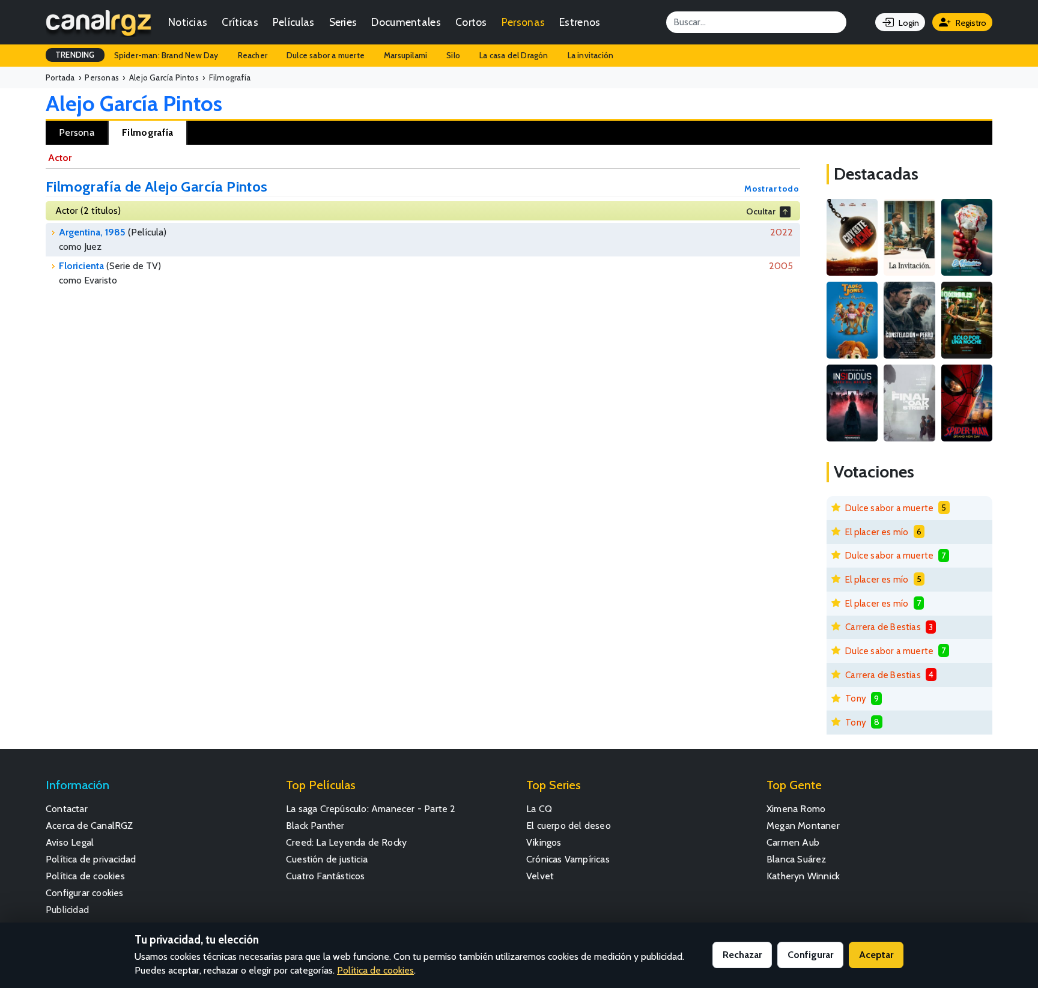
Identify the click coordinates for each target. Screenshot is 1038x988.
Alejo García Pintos (134, 103)
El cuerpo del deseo (568, 825)
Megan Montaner (803, 825)
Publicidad (67, 909)
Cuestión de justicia (327, 859)
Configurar (810, 954)
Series (343, 22)
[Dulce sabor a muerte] (966, 237)
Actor (59, 157)
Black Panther (315, 825)
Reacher (252, 55)
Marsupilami (405, 55)
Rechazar (742, 954)
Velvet (540, 876)
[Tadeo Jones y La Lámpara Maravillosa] (852, 320)
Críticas (240, 22)
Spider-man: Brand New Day (166, 55)
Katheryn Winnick (803, 876)
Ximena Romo (795, 808)
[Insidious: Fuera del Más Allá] (852, 403)
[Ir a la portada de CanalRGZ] (98, 22)
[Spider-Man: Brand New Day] (966, 403)
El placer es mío (876, 532)
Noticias (187, 22)
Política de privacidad (91, 859)
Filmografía (147, 132)
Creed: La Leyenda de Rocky (346, 842)
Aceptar (876, 954)
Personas (523, 22)
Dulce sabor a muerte (326, 55)
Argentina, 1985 (92, 232)
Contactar (67, 808)
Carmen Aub (792, 842)
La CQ (539, 808)
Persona (76, 132)
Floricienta (81, 265)
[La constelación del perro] (909, 320)
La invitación (591, 55)
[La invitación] (909, 237)
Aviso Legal (70, 842)
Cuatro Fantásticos (325, 876)
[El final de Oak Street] (909, 403)
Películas (294, 22)
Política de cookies (85, 876)
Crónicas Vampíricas (568, 859)
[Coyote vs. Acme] (852, 237)
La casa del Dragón (513, 55)
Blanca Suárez (796, 859)
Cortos (471, 22)
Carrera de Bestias (883, 626)
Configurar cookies (85, 893)
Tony (855, 698)
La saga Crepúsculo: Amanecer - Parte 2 (371, 808)
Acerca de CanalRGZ (89, 825)
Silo (453, 55)
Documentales (406, 22)
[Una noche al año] (966, 320)
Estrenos (579, 22)
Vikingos (544, 842)
